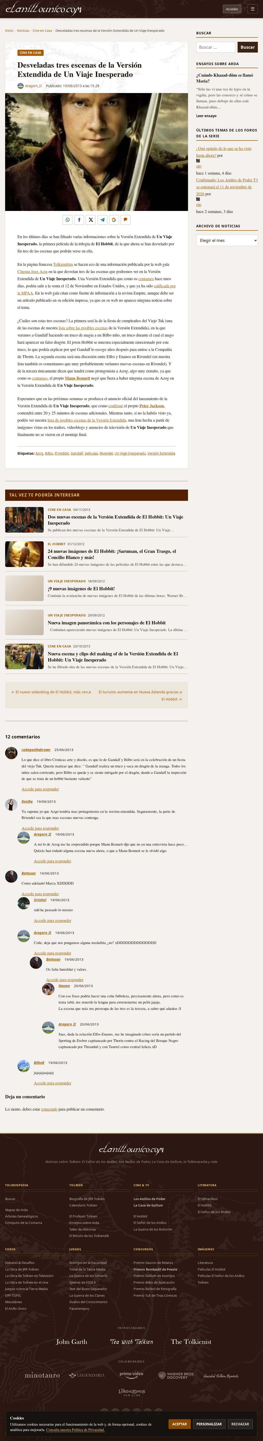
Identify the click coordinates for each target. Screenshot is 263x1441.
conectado (49, 1109)
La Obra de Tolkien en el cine (26, 1282)
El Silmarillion (208, 1199)
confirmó (115, 405)
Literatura (205, 1263)
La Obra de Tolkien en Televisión (29, 1276)
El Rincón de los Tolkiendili (89, 1236)
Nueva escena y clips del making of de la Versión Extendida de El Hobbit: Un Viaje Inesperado (113, 656)
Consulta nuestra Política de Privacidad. (75, 1429)
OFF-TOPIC (13, 1295)
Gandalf (77, 453)
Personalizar (209, 1424)
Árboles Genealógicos (21, 1216)
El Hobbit (62, 453)
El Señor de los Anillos (150, 1223)
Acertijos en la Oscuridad (88, 1263)
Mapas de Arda (16, 1210)
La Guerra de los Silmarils (88, 1276)
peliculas (91, 453)
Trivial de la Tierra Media (87, 1269)
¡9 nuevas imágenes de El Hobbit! (81, 588)
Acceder (232, 9)
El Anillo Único (15, 1308)
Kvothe (27, 801)
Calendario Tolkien (83, 1205)
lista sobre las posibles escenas (83, 327)
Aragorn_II (33, 86)
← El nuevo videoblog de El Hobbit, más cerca (51, 691)
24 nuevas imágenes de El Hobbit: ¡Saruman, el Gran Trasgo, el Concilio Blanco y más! (112, 554)
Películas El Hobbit (212, 1269)
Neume (64, 985)
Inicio (9, 30)
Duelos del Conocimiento (88, 1302)
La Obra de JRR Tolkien (22, 1269)
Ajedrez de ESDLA (82, 1282)
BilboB (39, 1062)
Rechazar (240, 1424)
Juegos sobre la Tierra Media (26, 1289)
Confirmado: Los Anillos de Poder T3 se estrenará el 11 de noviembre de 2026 (227, 186)
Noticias (23, 30)
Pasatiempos (79, 1308)
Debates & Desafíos (19, 1263)
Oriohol (40, 900)
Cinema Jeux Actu (32, 271)
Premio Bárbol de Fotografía (155, 1289)
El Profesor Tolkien (83, 1216)
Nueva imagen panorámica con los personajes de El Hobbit (107, 622)
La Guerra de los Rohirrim (153, 1229)
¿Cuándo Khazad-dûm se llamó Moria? (224, 78)
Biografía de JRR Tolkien (87, 1199)
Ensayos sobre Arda (84, 1223)
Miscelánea (13, 1302)
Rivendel (106, 453)
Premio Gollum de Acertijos (154, 1276)
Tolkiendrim (63, 264)
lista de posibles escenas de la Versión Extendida (87, 420)
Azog (39, 453)
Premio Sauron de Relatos (153, 1263)
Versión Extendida (161, 453)
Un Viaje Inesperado (130, 453)
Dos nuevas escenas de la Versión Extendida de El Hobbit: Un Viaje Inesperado (115, 519)
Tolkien (203, 1282)
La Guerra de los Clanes (87, 1295)
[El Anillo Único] (43, 9)
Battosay (29, 873)
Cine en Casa (42, 30)
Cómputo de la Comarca (23, 1223)
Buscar (10, 1199)
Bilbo (49, 453)
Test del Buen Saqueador (88, 1289)
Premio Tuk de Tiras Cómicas (155, 1295)
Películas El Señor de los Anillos (221, 1276)
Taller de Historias (82, 1229)
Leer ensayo (206, 116)
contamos (146, 278)
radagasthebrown (36, 749)
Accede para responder (40, 788)
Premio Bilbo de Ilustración (154, 1282)
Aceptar (179, 1424)
